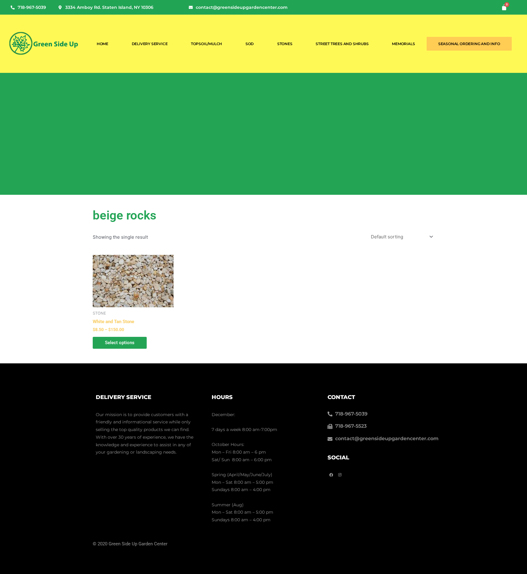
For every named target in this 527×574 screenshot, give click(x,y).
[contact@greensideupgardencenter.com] (191, 7)
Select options (119, 342)
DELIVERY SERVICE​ (150, 43)
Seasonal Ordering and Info (469, 43)
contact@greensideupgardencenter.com (242, 7)
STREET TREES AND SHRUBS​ (342, 43)
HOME (102, 43)
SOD (250, 43)
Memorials (403, 43)
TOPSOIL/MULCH (206, 43)
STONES (284, 43)
